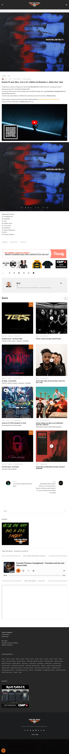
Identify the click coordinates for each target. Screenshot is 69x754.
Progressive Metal (9, 670)
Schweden (38, 670)
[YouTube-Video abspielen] (34, 122)
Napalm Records (16, 667)
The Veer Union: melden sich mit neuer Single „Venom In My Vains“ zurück (50, 381)
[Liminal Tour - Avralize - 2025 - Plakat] (17, 402)
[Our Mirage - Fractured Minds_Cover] (17, 360)
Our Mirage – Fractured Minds (9, 381)
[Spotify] (35, 730)
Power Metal (56, 667)
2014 (8, 658)
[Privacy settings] (3, 751)
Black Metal (22, 661)
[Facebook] (25, 730)
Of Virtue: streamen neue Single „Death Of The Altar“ (48, 338)
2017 (23, 658)
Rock (31, 670)
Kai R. (5, 79)
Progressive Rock (22, 670)
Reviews (10, 336)
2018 (27, 658)
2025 (61, 658)
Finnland (33, 663)
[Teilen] (9, 273)
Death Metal (59, 661)
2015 (13, 658)
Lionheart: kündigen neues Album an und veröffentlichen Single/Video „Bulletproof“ (49, 423)
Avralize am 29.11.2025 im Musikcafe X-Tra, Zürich (14, 423)
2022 (46, 658)
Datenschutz (44, 726)
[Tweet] (14, 273)
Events (3, 420)
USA (20, 672)
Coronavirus (49, 661)
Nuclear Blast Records (42, 667)
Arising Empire (14, 242)
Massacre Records (18, 665)
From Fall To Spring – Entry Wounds (10, 466)
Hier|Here (15, 643)
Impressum (37, 726)
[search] (65, 511)
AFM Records (11, 661)
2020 (37, 658)
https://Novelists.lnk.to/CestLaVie (49, 99)
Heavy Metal (7, 665)
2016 (18, 658)
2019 (32, 658)
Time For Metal (7, 672)
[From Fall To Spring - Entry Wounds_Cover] (17, 446)
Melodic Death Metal (33, 665)
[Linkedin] (33, 730)
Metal (44, 665)
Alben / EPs (4, 336)
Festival (25, 663)
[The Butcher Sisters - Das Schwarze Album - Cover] (17, 318)
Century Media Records (35, 661)
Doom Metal (17, 663)
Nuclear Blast (28, 667)
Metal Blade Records (54, 665)
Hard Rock (57, 663)
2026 (4, 661)
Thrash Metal (61, 670)
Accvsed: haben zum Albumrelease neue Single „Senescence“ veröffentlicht (50, 467)
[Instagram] (30, 730)
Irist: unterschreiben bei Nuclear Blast (22, 484)
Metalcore (6, 667)
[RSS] (38, 730)
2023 (51, 658)
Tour (15, 672)
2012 (4, 658)
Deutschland (7, 663)
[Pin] (19, 273)
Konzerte (8, 420)
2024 (56, 658)
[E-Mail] (24, 273)
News (10, 79)
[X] (27, 730)
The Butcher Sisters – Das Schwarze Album (12, 338)
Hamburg (41, 663)
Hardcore (49, 663)
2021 (42, 658)
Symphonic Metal (49, 670)
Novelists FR (23, 242)
